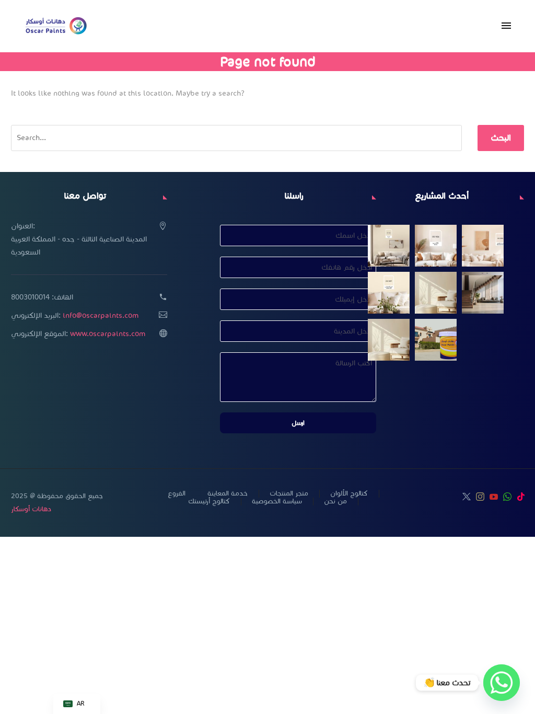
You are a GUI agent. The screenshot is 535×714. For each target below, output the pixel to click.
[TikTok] (521, 496)
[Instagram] (480, 496)
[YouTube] (494, 496)
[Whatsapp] (501, 682)
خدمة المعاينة (227, 494)
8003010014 (30, 297)
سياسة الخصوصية (277, 501)
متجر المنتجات (289, 494)
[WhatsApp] (507, 496)
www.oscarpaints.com (107, 333)
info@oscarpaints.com (100, 315)
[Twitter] (466, 496)
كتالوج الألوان (349, 494)
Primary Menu (506, 26)
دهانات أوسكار (31, 509)
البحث (501, 137)
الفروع (176, 494)
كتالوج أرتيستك (209, 501)
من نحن (335, 501)
